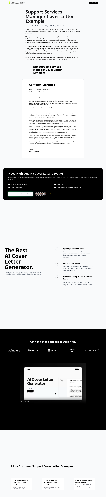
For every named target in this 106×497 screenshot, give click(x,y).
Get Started (93, 2)
